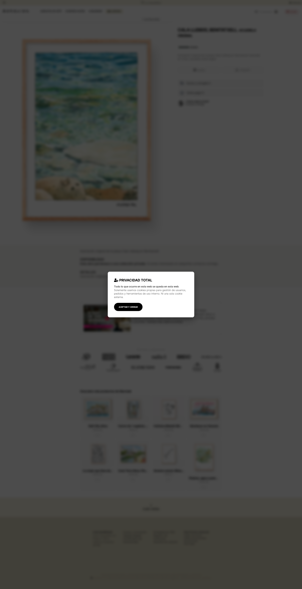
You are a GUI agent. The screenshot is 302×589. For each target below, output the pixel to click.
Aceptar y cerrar (128, 307)
